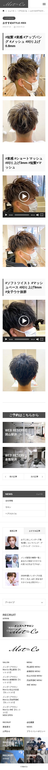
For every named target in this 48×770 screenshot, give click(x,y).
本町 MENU (31, 685)
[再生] (6, 215)
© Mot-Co (24, 767)
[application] (24, 196)
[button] (24, 196)
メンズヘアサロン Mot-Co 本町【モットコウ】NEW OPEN (12, 711)
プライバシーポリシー (36, 731)
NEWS (29, 727)
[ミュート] (37, 215)
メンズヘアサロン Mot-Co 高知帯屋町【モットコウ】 (11, 699)
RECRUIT (7, 722)
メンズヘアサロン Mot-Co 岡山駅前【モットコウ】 (12, 669)
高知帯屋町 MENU (34, 680)
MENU (29, 662)
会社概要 (30, 722)
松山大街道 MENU (34, 676)
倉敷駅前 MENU (33, 671)
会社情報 (9, 501)
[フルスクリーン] (42, 215)
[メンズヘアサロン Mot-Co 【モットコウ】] (14, 4)
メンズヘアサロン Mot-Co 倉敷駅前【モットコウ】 (12, 679)
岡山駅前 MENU (33, 667)
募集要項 (6, 727)
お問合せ (6, 731)
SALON (6, 662)
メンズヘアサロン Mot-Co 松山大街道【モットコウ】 (11, 689)
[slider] (22, 215)
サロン (8, 507)
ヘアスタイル (9, 18)
